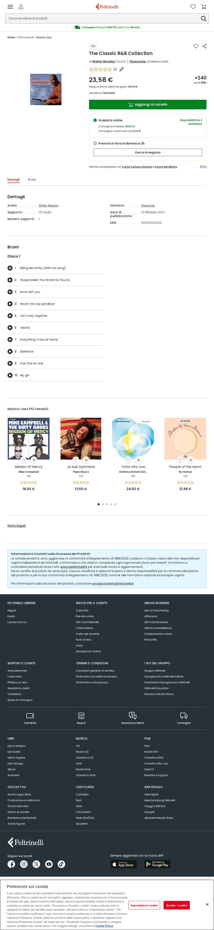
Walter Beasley (103, 61)
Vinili (79, 763)
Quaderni (82, 823)
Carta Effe (82, 610)
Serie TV (149, 769)
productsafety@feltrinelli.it (113, 583)
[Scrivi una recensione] (121, 69)
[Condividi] (204, 46)
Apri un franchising (156, 610)
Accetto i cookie (176, 905)
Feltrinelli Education (156, 688)
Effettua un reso (17, 682)
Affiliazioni (150, 616)
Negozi (12, 610)
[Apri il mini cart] (204, 6)
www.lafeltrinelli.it (73, 567)
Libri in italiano (17, 746)
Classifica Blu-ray (156, 763)
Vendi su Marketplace (158, 628)
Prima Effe (150, 639)
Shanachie (138, 61)
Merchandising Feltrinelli (159, 800)
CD (78, 746)
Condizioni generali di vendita (95, 670)
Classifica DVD (153, 757)
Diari (79, 800)
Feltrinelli (108, 93)
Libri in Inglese (16, 757)
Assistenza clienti (18, 688)
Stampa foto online (88, 651)
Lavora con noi (17, 622)
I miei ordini (15, 676)
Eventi (11, 616)
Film (147, 746)
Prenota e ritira (85, 616)
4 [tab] (111, 504)
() (115, 69)
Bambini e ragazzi (156, 775)
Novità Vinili (83, 769)
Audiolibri (13, 775)
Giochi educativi (18, 806)
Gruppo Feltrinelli (154, 670)
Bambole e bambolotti (22, 818)
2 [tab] (103, 504)
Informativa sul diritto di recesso (96, 676)
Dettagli (14, 180)
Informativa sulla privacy (92, 682)
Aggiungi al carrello (150, 104)
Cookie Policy (104, 926)
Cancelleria (83, 812)
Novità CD (82, 752)
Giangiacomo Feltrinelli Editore (163, 676)
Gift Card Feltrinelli (87, 622)
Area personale (17, 670)
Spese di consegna (20, 700)
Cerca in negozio (148, 152)
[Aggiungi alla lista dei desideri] (195, 46)
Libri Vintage (15, 763)
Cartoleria (82, 794)
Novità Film (151, 752)
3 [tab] (107, 504)
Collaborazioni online (158, 634)
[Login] (21, 6)
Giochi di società (18, 812)
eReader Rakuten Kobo (158, 818)
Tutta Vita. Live (133, 467)
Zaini (79, 806)
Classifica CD (84, 757)
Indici (79, 645)
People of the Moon (185, 467)
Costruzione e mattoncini (24, 800)
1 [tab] (98, 504)
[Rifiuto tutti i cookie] (207, 904)
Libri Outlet (14, 752)
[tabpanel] (29, 455)
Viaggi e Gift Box (154, 806)
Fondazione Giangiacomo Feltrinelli (167, 682)
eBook (11, 769)
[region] (107, 905)
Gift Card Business (156, 622)
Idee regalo (151, 794)
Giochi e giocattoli (19, 794)
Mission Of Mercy (29, 467)
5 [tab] (115, 504)
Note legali (17, 526)
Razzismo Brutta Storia (158, 694)
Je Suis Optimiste (81, 467)
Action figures (16, 823)
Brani (32, 180)
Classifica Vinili (86, 775)
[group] (107, 27)
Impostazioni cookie (144, 905)
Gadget (149, 812)
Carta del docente (87, 634)
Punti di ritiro (83, 639)
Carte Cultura (84, 628)
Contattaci (15, 694)
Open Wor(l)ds (85, 818)
